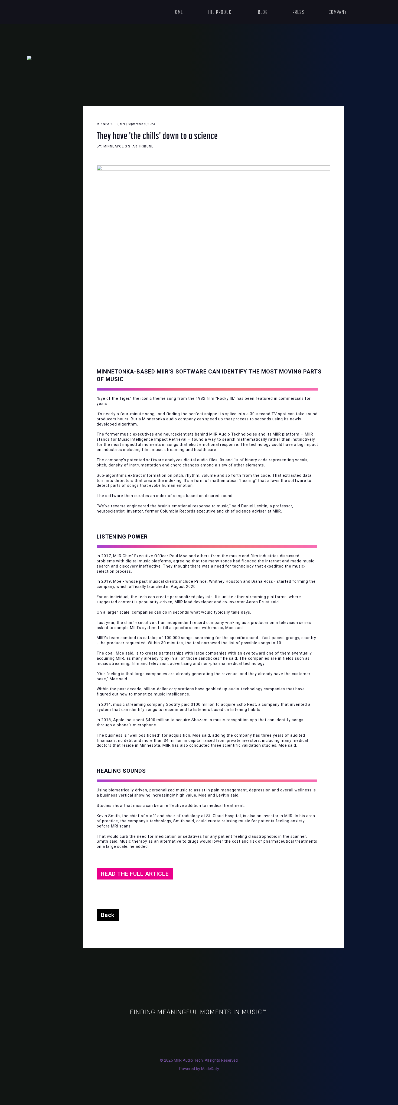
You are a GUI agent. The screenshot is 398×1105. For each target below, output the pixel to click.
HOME (177, 11)
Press (298, 11)
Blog (263, 11)
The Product (220, 11)
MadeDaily (210, 1068)
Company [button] (338, 11)
